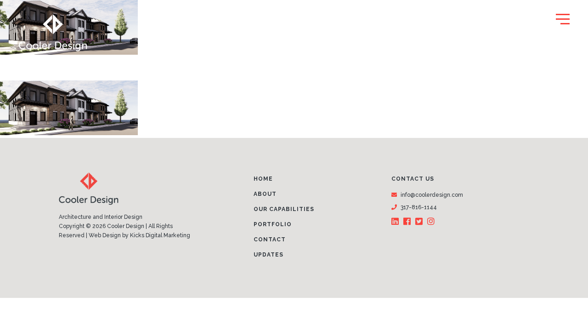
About (265, 194)
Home (263, 179)
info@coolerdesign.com (432, 195)
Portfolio (273, 224)
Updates (268, 254)
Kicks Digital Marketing (160, 235)
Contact (270, 239)
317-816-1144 (419, 207)
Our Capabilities (284, 209)
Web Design (105, 235)
